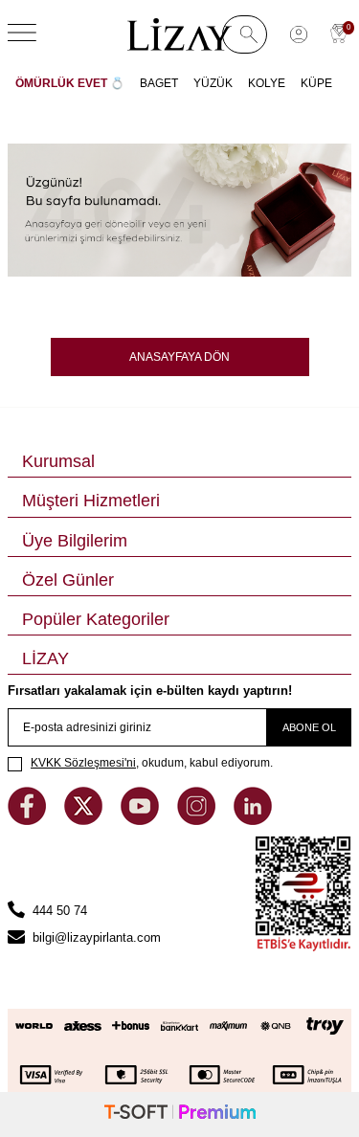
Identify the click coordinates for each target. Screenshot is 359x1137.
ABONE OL (309, 727)
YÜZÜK (213, 83)
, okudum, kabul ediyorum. (152, 762)
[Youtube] (142, 821)
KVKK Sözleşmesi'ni (83, 762)
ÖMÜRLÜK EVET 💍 (69, 83)
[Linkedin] (253, 821)
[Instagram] (198, 821)
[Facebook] (29, 821)
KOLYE (266, 83)
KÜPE (316, 83)
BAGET (159, 83)
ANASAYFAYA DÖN (179, 357)
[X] (85, 821)
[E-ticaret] (180, 1114)
